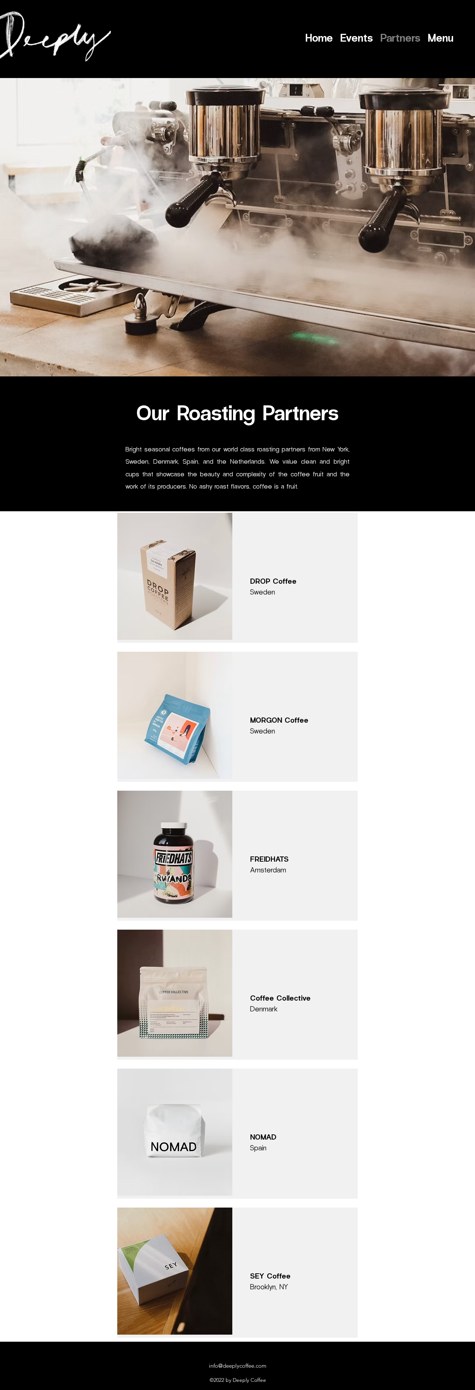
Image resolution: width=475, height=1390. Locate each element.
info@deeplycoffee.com (237, 1365)
